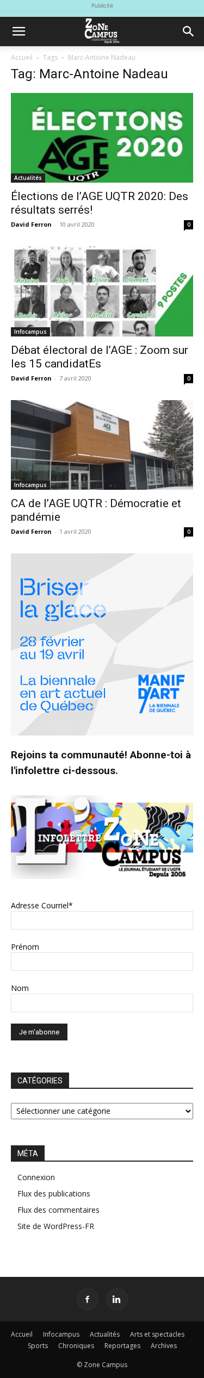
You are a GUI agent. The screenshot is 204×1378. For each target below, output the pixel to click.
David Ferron (31, 224)
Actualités (28, 178)
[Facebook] (87, 1299)
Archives (164, 1345)
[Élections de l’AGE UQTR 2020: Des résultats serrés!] (102, 138)
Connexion (36, 1177)
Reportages (122, 1345)
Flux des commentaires (58, 1210)
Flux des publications (53, 1193)
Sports (38, 1345)
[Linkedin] (117, 1299)
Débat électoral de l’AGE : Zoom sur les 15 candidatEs (99, 357)
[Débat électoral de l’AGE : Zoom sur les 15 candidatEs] (102, 291)
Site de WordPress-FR (55, 1226)
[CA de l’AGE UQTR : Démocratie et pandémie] (102, 445)
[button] (18, 31)
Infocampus (30, 331)
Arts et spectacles (157, 1334)
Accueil (22, 57)
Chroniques (76, 1345)
